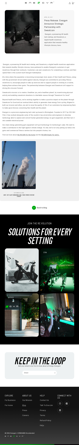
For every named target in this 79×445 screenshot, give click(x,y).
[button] (7, 3)
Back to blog (42, 208)
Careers (25, 415)
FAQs (42, 425)
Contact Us (44, 400)
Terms (42, 415)
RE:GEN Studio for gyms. (50, 135)
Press (24, 410)
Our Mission (27, 400)
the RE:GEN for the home (26, 135)
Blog (24, 405)
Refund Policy (45, 420)
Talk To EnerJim (46, 405)
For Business (10, 400)
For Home (9, 405)
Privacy (43, 410)
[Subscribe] (55, 373)
